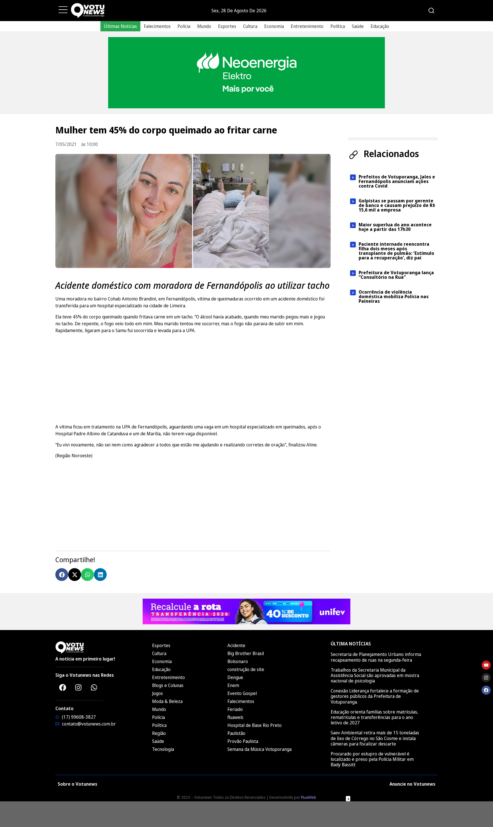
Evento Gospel (242, 693)
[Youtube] (486, 665)
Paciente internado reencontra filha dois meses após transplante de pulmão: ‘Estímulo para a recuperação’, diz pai (396, 251)
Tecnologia (163, 749)
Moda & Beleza (167, 701)
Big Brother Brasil (245, 653)
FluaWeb (308, 797)
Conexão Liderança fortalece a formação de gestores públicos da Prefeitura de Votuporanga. (375, 696)
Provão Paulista (242, 741)
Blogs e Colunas (167, 685)
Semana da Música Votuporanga (259, 749)
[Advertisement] (193, 378)
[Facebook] (62, 687)
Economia (274, 26)
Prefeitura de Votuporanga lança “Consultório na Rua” (396, 274)
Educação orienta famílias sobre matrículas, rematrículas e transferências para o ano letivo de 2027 (374, 717)
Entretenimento (307, 26)
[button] (61, 574)
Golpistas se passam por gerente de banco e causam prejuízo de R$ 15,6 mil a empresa (397, 205)
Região (159, 733)
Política (337, 26)
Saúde (358, 26)
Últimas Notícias (120, 26)
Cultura (250, 26)
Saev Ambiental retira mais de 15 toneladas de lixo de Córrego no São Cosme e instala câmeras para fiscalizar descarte (375, 738)
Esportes (227, 26)
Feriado (235, 709)
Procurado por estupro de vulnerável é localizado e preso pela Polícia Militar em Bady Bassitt (372, 759)
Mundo (204, 26)
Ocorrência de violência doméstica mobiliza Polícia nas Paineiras (394, 296)
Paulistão (236, 733)
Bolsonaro (237, 661)
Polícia (183, 26)
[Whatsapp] (94, 687)
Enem (233, 685)
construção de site (245, 669)
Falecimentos (157, 26)
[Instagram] (78, 687)
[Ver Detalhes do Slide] (246, 72)
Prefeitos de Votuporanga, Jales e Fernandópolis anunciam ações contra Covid (397, 181)
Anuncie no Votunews (412, 784)
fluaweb (235, 717)
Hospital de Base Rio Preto (254, 725)
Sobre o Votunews (77, 784)
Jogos (157, 693)
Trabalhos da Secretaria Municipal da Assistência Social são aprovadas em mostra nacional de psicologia (375, 675)
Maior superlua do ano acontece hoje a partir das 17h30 (395, 227)
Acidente (236, 645)
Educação (380, 26)
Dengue (235, 677)
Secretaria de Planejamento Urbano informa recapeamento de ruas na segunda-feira (376, 657)
